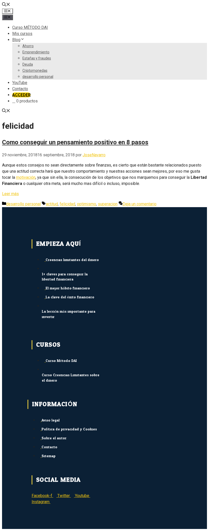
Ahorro (28, 46)
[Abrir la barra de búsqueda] (6, 5)
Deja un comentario (139, 204)
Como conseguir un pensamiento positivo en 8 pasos (75, 142)
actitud (52, 204)
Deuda (27, 64)
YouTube (19, 82)
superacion (107, 204)
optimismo (86, 204)
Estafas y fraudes (36, 58)
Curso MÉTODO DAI (30, 27)
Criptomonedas (34, 70)
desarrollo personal (37, 77)
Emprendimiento (35, 52)
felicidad (67, 204)
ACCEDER (21, 94)
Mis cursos (22, 33)
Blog (16, 39)
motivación (25, 177)
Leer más (10, 193)
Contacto (20, 88)
